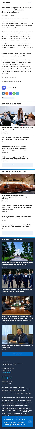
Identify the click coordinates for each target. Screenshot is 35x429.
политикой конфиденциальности (14, 425)
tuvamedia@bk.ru (6, 372)
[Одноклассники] (6, 93)
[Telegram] (17, 93)
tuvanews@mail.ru (7, 378)
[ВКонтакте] (3, 93)
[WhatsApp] (14, 93)
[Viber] (10, 93)
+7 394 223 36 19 (6, 383)
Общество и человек (8, 97)
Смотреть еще (17, 353)
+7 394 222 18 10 (6, 370)
